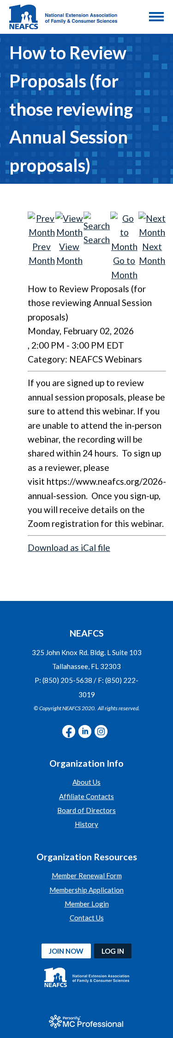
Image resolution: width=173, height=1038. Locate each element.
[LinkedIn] (84, 731)
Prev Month (42, 253)
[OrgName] (63, 17)
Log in (112, 951)
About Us (86, 782)
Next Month (152, 253)
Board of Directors (86, 810)
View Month (69, 253)
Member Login (87, 904)
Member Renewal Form (87, 875)
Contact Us (87, 917)
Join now (66, 951)
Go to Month (124, 267)
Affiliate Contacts (86, 796)
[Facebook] (68, 731)
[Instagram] (101, 731)
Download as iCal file (69, 547)
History (86, 824)
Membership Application (86, 890)
